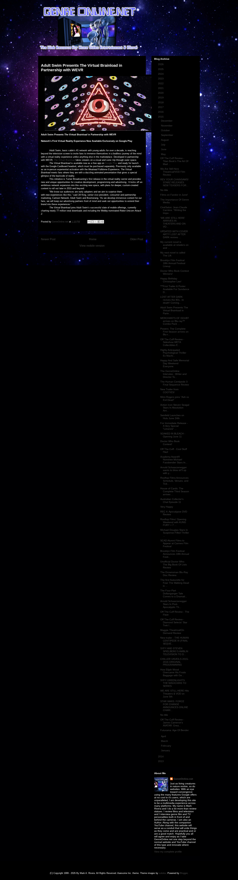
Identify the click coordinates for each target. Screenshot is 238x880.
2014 (161, 756)
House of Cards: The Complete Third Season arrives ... (174, 491)
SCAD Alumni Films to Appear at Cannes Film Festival (174, 543)
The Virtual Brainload (64, 160)
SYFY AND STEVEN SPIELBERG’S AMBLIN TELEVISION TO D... (174, 651)
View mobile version (92, 245)
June (164, 149)
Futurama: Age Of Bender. (174, 730)
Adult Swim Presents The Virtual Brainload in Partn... (174, 310)
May (163, 154)
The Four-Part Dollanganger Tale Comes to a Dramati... (173, 593)
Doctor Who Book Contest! (170, 443)
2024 (161, 73)
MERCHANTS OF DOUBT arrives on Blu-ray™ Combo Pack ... (174, 321)
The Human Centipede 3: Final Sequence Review (174, 383)
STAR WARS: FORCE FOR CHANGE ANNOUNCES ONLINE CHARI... (174, 705)
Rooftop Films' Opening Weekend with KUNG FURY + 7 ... (173, 522)
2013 (161, 761)
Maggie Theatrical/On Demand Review (172, 631)
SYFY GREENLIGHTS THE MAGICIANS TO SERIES (173, 683)
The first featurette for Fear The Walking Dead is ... (174, 582)
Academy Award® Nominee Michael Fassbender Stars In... (173, 459)
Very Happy (166, 506)
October (166, 130)
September (167, 135)
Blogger (183, 873)
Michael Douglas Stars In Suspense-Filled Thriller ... (174, 532)
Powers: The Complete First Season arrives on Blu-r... (174, 331)
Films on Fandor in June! (174, 194)
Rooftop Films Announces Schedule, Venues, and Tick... (174, 480)
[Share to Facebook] (99, 221)
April (164, 736)
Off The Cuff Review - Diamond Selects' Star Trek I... (173, 622)
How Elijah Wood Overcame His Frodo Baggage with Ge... (173, 672)
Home (93, 239)
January (166, 750)
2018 (161, 102)
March (165, 741)
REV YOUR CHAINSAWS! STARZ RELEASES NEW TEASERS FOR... (174, 182)
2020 (161, 92)
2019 (161, 97)
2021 (161, 88)
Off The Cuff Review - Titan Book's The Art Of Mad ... (174, 161)
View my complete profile (168, 851)
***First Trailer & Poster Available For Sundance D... (174, 289)
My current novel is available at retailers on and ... (174, 245)
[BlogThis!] (92, 221)
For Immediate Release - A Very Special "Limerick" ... (174, 426)
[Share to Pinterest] (102, 221)
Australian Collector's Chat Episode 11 (171, 500)
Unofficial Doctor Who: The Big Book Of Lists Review (173, 564)
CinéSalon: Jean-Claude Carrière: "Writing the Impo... (173, 210)
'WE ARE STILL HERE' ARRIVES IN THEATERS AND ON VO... (173, 222)
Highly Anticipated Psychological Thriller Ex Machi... (173, 353)
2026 (161, 64)
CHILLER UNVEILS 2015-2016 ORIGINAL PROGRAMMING (174, 662)
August (165, 139)
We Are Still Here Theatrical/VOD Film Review (172, 171)
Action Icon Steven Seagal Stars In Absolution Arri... (174, 407)
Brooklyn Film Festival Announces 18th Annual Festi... (174, 554)
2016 (161, 111)
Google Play (111, 163)
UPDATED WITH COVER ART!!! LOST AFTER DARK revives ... (174, 234)
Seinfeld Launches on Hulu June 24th (172, 417)
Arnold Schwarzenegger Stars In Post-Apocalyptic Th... (173, 604)
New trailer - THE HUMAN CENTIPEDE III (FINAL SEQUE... (174, 640)
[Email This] (89, 221)
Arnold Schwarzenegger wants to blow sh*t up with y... (173, 470)
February (166, 745)
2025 (161, 69)
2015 (161, 116)
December (167, 120)
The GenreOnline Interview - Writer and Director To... (173, 374)
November (167, 125)
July (163, 144)
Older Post (136, 239)
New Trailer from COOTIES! (169, 391)
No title (164, 190)
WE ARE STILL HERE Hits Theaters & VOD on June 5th (174, 693)
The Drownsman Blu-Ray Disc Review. (174, 574)
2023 (161, 78)
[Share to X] (95, 221)
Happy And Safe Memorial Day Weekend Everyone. (174, 363)
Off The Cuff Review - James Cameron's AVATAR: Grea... (172, 722)
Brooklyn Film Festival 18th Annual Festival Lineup (172, 263)
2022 (161, 83)
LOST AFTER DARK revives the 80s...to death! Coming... (172, 299)
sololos (162, 873)
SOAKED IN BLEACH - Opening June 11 (172, 435)
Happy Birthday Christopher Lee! (170, 280)
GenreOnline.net (183, 778)
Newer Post (48, 239)
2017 (161, 107)
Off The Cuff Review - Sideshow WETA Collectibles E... (172, 342)
